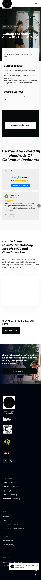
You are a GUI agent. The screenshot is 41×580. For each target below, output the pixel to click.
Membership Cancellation (13, 528)
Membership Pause (10, 524)
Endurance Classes (10, 487)
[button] (36, 4)
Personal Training (10, 495)
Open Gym (7, 491)
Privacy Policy (8, 545)
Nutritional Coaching (11, 499)
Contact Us (7, 520)
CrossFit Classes (9, 483)
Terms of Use (8, 541)
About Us (6, 516)
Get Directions (11, 330)
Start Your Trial (19, 371)
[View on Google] (6, 196)
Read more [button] (8, 210)
